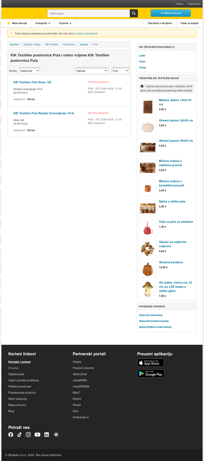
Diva (75, 411)
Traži (134, 13)
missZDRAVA (81, 386)
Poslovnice (69, 44)
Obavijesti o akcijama (160, 23)
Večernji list (80, 374)
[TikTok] (19, 434)
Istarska (84, 44)
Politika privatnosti (19, 386)
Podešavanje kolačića (22, 392)
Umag (142, 67)
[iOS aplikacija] (150, 363)
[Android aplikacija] (150, 374)
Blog (11, 411)
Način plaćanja (17, 399)
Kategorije (41, 23)
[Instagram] (28, 434)
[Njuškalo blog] (56, 434)
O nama (13, 368)
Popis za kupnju (189, 23)
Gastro (77, 399)
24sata (77, 362)
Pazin (142, 61)
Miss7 (76, 392)
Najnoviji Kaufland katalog (154, 321)
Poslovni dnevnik (83, 368)
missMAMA (80, 380)
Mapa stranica (17, 405)
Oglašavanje (16, 374)
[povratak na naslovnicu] (20, 12)
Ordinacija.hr (81, 417)
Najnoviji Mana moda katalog (155, 327)
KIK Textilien (52, 44)
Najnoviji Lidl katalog (150, 315)
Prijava (179, 3)
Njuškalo (14, 44)
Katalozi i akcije (32, 44)
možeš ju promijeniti (86, 33)
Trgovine (64, 23)
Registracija (194, 3)
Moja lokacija (19, 23)
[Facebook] (10, 434)
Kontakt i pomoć (19, 362)
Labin (142, 55)
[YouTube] (37, 434)
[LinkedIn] (47, 434)
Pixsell (77, 405)
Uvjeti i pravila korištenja (23, 380)
